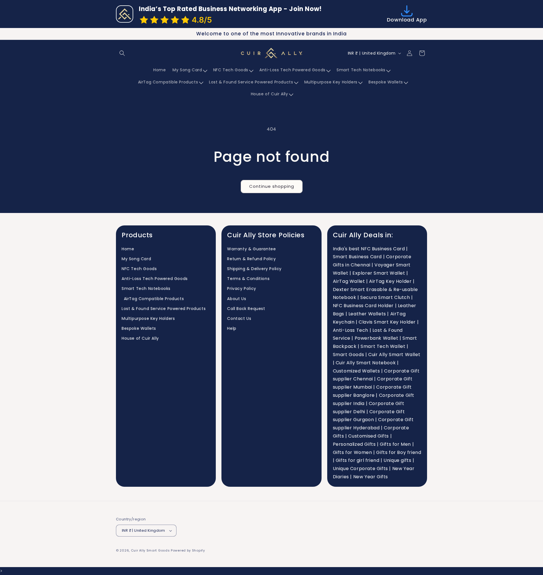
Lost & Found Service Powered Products (164, 308)
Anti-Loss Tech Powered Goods (155, 278)
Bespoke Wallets (139, 328)
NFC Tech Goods (139, 269)
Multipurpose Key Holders (148, 318)
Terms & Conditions (248, 278)
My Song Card (136, 259)
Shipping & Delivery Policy (254, 269)
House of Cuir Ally (140, 338)
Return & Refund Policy (251, 259)
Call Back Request (246, 308)
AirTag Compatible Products (153, 299)
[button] (122, 53)
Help (231, 328)
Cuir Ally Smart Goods (150, 550)
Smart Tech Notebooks (146, 288)
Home (128, 249)
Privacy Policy (241, 288)
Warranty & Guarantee (251, 249)
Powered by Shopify (188, 550)
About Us (236, 299)
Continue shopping (271, 186)
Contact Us (239, 318)
